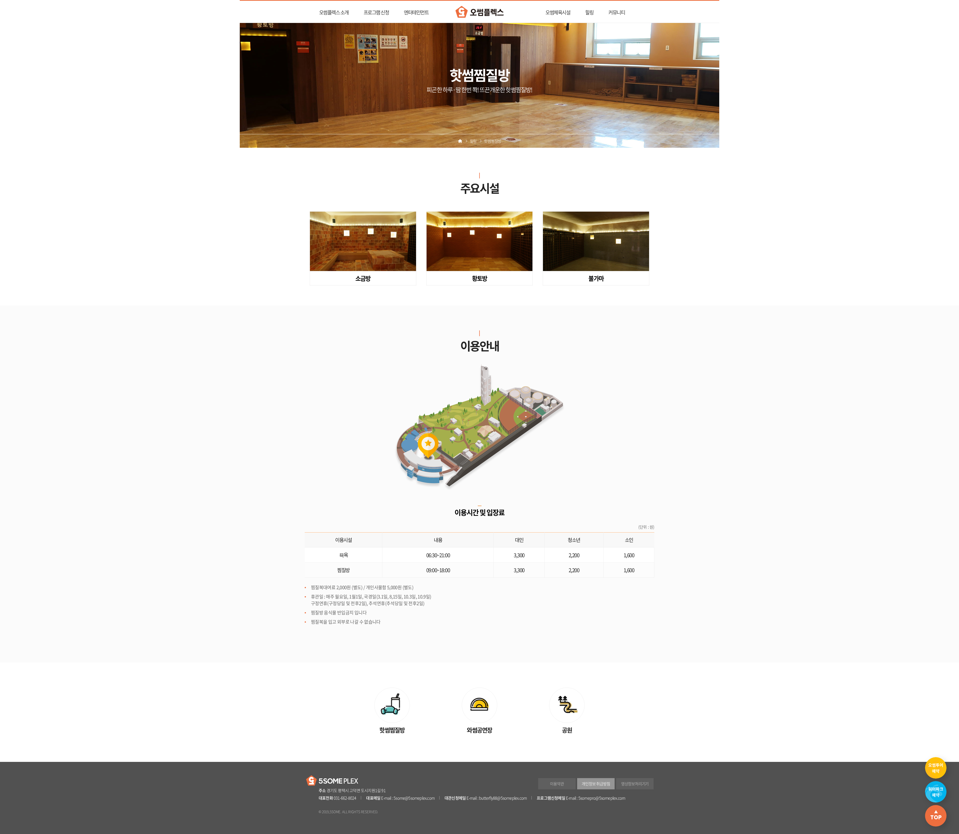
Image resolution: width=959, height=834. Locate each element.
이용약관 (557, 784)
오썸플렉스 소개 (334, 12)
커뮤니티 (616, 12)
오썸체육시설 (557, 12)
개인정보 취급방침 (596, 784)
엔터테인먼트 (416, 12)
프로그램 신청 (376, 12)
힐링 (589, 12)
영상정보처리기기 (635, 784)
